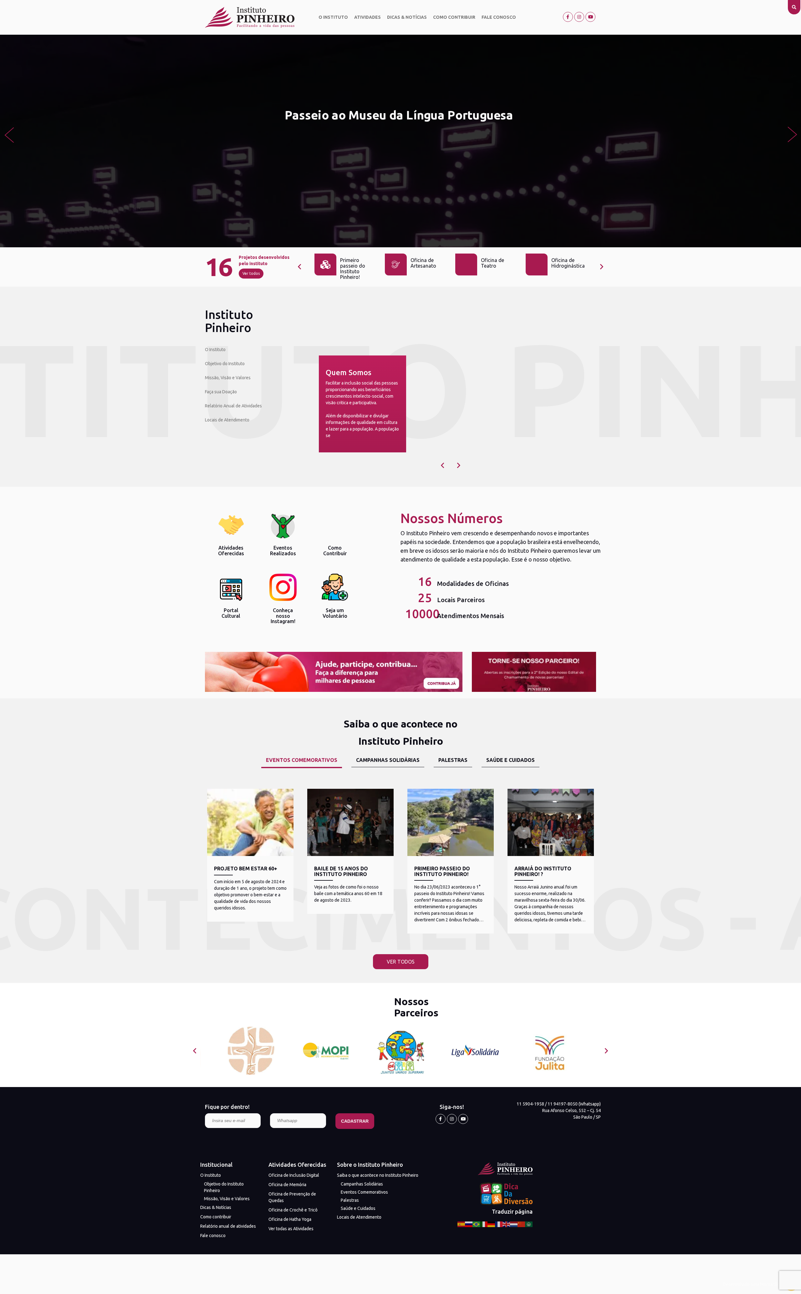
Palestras (350, 1200)
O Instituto (333, 17)
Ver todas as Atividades (291, 1228)
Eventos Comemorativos (364, 1192)
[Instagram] (579, 16)
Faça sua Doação (221, 391)
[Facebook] (568, 16)
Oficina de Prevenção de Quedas (292, 1197)
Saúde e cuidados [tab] (510, 760)
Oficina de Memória (287, 1184)
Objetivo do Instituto (225, 363)
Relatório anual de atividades (228, 1226)
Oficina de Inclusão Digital (293, 1175)
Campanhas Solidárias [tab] (388, 760)
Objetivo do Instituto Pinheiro (224, 1187)
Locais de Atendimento (227, 419)
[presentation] (9, 135)
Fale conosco (499, 17)
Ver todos (251, 273)
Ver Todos (401, 961)
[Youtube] (590, 16)
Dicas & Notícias (407, 17)
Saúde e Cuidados (358, 1208)
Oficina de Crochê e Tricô (293, 1209)
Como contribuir (454, 17)
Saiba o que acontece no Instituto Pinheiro (377, 1175)
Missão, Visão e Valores (228, 377)
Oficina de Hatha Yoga (289, 1219)
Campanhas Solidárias (362, 1183)
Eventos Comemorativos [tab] (301, 760)
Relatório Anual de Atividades (233, 405)
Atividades (367, 17)
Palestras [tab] (452, 760)
